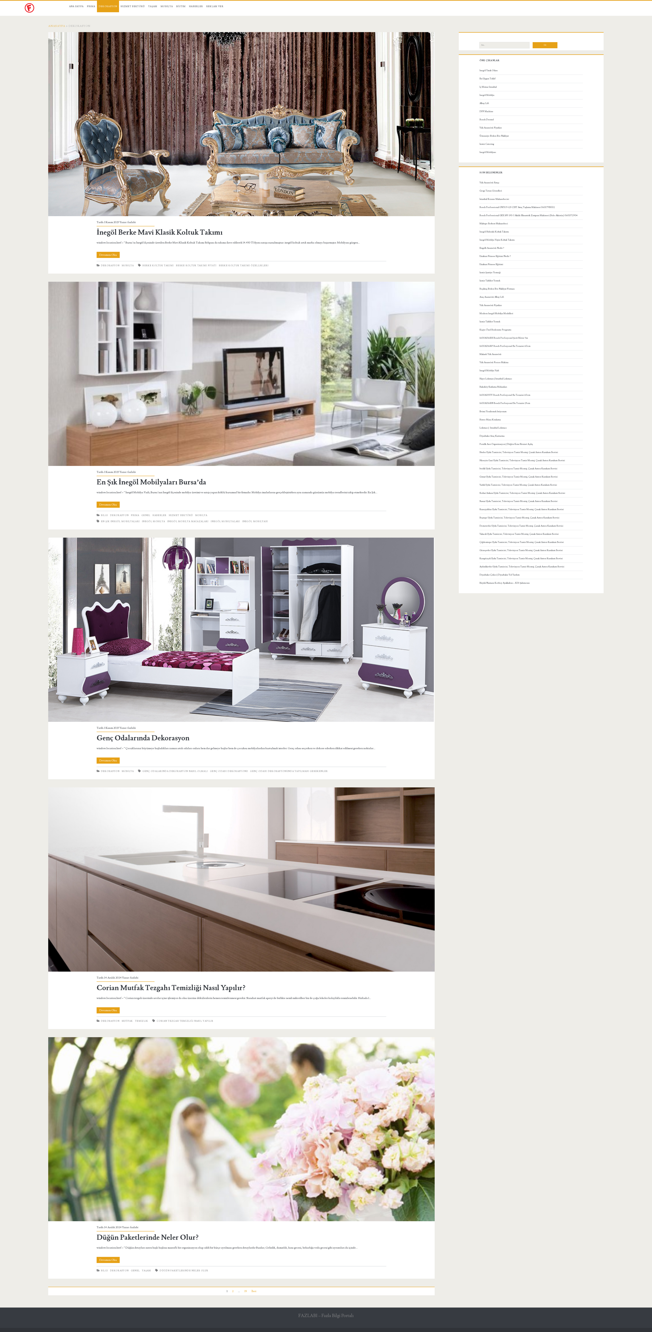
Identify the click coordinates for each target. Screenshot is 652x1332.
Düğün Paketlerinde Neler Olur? (241, 1129)
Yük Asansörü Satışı (489, 182)
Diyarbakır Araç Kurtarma (491, 436)
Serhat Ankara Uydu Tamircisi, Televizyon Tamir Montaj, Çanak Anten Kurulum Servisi (522, 493)
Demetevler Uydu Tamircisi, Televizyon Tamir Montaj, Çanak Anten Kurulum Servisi (521, 526)
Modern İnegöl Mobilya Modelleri (496, 313)
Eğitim (181, 6)
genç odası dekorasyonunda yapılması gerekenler (289, 771)
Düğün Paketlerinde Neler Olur (184, 1270)
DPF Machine (486, 111)
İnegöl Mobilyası (487, 152)
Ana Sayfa (76, 6)
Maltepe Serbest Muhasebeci (493, 223)
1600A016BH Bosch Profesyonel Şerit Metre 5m (503, 338)
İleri (253, 1291)
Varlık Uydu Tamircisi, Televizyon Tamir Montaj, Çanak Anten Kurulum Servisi (518, 485)
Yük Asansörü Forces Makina (493, 362)
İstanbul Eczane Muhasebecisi (494, 199)
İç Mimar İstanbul (488, 87)
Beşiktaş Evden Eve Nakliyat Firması (497, 289)
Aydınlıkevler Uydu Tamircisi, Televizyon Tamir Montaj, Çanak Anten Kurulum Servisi (521, 566)
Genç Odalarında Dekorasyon (241, 630)
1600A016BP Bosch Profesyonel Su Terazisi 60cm (504, 346)
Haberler (196, 6)
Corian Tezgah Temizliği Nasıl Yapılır (185, 1021)
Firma (91, 6)
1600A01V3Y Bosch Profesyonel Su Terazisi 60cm (504, 395)
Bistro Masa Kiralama (490, 419)
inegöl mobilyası (255, 521)
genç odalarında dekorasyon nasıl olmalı (175, 771)
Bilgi (104, 515)
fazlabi (132, 222)
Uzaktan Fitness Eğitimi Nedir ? (495, 256)
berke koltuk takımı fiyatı (196, 265)
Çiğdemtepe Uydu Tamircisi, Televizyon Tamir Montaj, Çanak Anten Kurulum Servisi (521, 542)
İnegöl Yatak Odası (488, 70)
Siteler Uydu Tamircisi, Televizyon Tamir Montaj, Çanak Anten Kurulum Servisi (518, 452)
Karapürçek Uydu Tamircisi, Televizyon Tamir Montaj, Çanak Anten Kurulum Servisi (521, 558)
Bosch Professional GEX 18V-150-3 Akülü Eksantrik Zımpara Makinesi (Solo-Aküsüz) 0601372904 (528, 215)
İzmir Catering (486, 144)
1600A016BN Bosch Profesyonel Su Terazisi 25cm (504, 403)
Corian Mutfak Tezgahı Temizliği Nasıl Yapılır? (241, 879)
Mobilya (167, 6)
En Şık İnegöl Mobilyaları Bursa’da (241, 374)
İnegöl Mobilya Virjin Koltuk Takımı (497, 240)
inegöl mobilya (153, 521)
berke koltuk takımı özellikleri (243, 265)
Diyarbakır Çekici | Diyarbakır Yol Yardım (499, 574)
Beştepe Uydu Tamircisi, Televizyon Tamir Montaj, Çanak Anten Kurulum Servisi (519, 517)
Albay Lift (484, 103)
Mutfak (127, 1021)
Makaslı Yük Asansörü (490, 354)
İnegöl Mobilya (486, 95)
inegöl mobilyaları (225, 521)
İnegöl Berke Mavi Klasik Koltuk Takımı (241, 124)
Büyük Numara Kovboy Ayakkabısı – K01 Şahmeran (504, 583)
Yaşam (152, 6)
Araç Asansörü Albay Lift (491, 297)
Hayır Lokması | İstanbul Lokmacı (495, 378)
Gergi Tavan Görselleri (490, 190)
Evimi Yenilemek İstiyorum (492, 411)
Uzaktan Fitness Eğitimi (491, 264)
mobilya (128, 265)
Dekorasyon (108, 6)
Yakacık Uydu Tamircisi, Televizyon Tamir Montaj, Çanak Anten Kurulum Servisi (519, 534)
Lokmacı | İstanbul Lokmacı (493, 427)
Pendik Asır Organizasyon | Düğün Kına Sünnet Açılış (506, 444)
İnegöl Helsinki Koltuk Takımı (494, 231)
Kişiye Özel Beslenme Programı (495, 329)
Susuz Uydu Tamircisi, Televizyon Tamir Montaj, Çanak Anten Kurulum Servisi (518, 501)
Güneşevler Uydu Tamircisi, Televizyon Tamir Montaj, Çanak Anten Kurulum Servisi (521, 550)
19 (245, 1291)
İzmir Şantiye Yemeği (490, 272)
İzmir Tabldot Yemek (489, 280)
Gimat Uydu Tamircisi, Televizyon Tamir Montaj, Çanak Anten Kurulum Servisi (518, 476)
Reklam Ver (214, 6)
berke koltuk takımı (158, 265)
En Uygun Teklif (487, 78)
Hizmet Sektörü (133, 6)
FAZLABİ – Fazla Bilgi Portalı (326, 1316)
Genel (145, 515)
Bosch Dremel (486, 119)
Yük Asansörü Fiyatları (490, 127)
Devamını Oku (109, 255)
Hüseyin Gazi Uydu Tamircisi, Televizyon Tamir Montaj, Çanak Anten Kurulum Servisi (522, 460)
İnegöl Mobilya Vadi (489, 370)
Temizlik (141, 1021)
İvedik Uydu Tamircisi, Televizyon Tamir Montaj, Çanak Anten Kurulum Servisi (518, 468)
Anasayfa (56, 26)
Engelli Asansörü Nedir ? (491, 248)
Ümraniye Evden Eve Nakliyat (494, 136)
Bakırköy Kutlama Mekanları (493, 387)
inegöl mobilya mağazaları (188, 521)
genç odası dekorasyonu (229, 771)
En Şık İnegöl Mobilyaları (120, 521)
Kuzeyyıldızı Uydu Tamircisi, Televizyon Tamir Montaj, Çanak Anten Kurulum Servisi (521, 509)
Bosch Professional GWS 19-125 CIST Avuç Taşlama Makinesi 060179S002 (517, 207)
